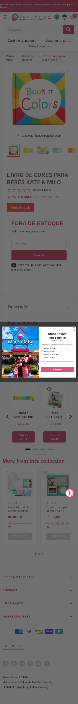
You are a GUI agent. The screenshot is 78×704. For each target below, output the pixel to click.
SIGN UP (57, 369)
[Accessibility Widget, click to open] (70, 493)
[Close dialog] (73, 328)
